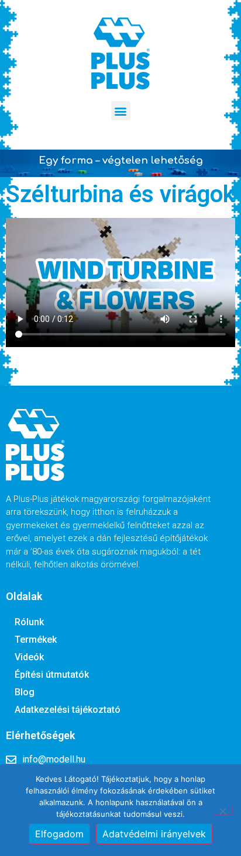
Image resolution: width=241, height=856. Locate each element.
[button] (120, 110)
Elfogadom (59, 834)
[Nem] (222, 810)
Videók (29, 657)
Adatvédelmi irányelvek (154, 834)
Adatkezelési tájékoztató (67, 709)
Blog (25, 692)
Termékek (36, 639)
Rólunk (29, 622)
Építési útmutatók (52, 674)
